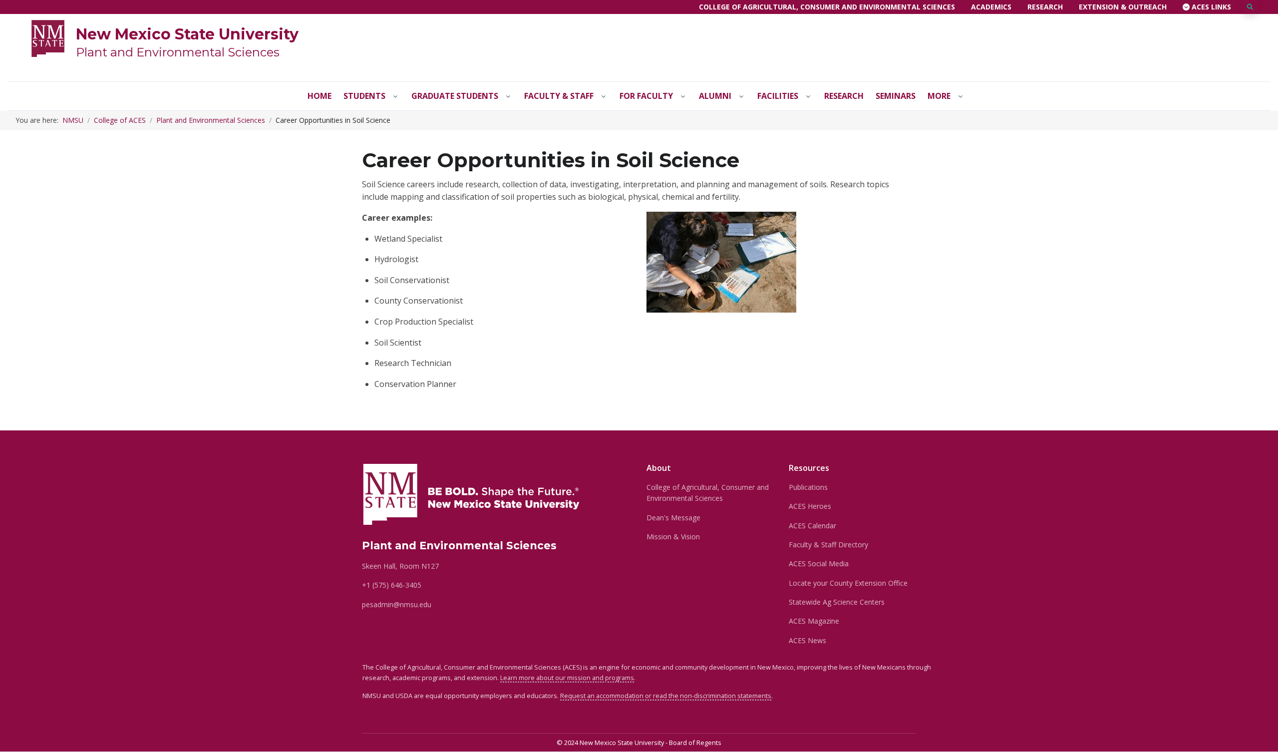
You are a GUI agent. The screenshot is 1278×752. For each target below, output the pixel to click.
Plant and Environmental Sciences (178, 52)
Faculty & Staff (559, 95)
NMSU (72, 120)
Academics (991, 6)
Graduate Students (454, 95)
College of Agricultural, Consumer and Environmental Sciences (827, 6)
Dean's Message (673, 517)
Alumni (715, 95)
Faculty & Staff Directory (828, 544)
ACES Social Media (819, 563)
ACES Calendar (812, 525)
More (939, 95)
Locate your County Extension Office (848, 583)
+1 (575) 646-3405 (391, 585)
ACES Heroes (810, 506)
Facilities (777, 95)
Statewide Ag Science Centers (837, 602)
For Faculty (646, 95)
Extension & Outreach (1123, 6)
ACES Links (1210, 6)
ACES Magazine (814, 621)
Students (364, 95)
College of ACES (120, 120)
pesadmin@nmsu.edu (396, 604)
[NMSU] (47, 37)
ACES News (807, 640)
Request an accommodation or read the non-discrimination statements (665, 695)
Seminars (896, 95)
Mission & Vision (673, 536)
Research (1045, 6)
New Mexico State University (187, 34)
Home (319, 95)
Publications (808, 487)
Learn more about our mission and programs (567, 677)
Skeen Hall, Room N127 (400, 566)
